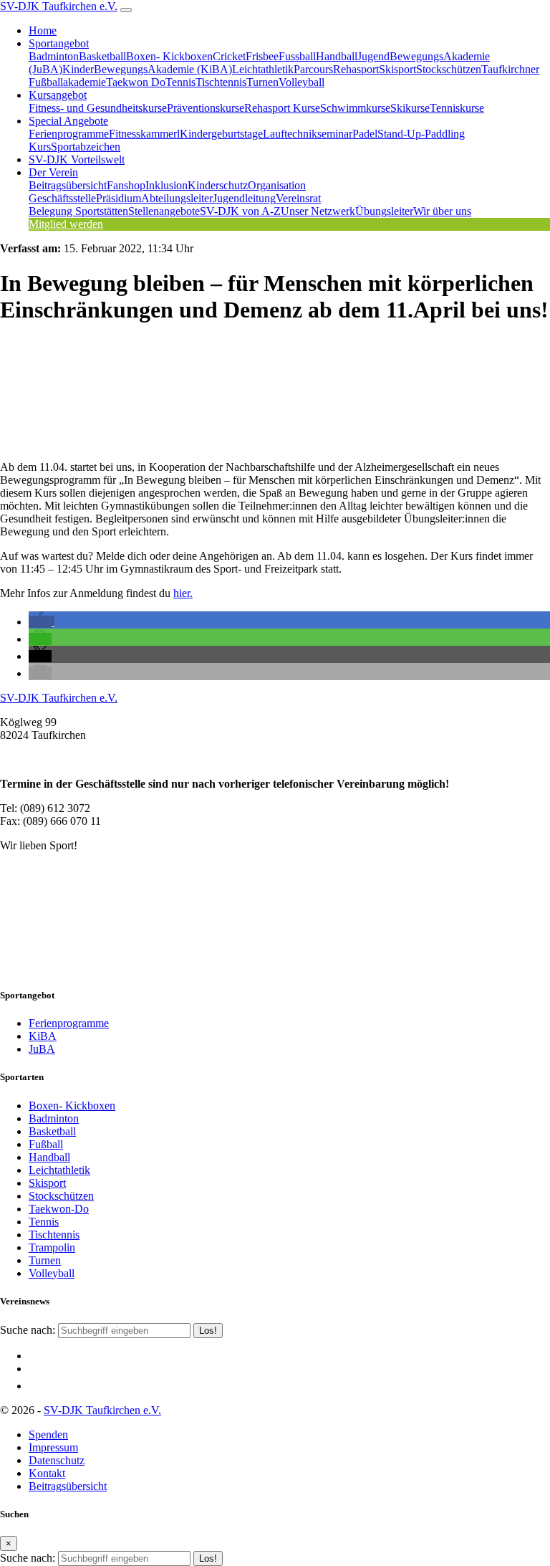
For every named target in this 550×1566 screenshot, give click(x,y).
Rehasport (356, 69)
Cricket (229, 56)
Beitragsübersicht (68, 185)
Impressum (53, 1447)
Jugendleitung (244, 198)
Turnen (262, 82)
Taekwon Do (135, 82)
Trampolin (52, 1247)
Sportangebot (59, 43)
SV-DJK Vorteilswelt (77, 159)
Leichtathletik (263, 69)
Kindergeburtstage (221, 134)
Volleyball (301, 82)
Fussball (297, 56)
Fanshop (126, 185)
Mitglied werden (66, 224)
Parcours (313, 69)
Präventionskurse (205, 108)
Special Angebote (68, 121)
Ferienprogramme (69, 134)
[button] (41, 622)
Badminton (54, 56)
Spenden (48, 1434)
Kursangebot (58, 95)
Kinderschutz (218, 185)
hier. (183, 593)
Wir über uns (442, 211)
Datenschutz (57, 1460)
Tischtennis (221, 82)
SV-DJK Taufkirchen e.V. (58, 6)
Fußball (46, 1144)
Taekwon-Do (59, 1209)
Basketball (102, 56)
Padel (364, 134)
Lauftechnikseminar (307, 134)
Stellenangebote (164, 211)
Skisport (397, 69)
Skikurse (410, 108)
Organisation (277, 185)
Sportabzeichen (85, 146)
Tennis (180, 82)
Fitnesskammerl (144, 134)
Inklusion (166, 185)
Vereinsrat (298, 198)
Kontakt (47, 1473)
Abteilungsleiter (177, 198)
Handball (336, 56)
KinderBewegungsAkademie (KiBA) (147, 69)
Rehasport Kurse (282, 108)
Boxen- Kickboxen (169, 56)
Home (43, 30)
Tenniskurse (457, 108)
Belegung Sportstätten (78, 211)
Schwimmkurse (355, 108)
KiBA (43, 1036)
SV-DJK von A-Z (240, 211)
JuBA (42, 1049)
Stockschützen (448, 69)
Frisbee (262, 56)
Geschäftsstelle (62, 198)
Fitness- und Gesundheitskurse (98, 108)
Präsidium (118, 198)
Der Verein (53, 172)
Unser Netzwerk (318, 211)
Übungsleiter (384, 211)
